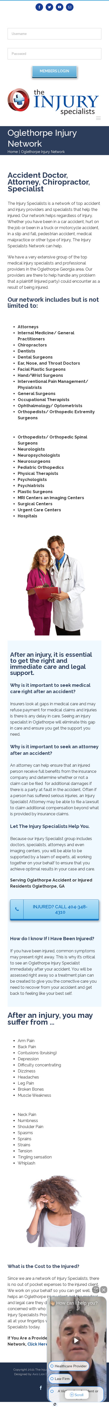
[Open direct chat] (95, 1289)
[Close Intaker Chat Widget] (103, 1289)
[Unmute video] (77, 1340)
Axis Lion (38, 1374)
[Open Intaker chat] (55, 1404)
